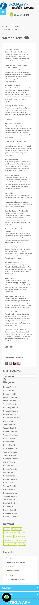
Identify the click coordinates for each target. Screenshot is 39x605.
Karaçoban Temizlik (10, 493)
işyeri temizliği (16, 529)
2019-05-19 (11, 558)
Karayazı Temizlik (10, 479)
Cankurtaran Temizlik (11, 418)
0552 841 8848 (21, 15)
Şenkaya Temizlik (10, 496)
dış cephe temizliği (10, 544)
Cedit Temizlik (8, 390)
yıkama (24, 533)
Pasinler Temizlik (9, 476)
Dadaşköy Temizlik (10, 408)
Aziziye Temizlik (9, 462)
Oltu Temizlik (8, 472)
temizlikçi (22, 544)
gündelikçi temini (21, 536)
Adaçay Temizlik (9, 414)
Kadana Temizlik (9, 394)
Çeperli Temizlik (9, 438)
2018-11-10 (11, 575)
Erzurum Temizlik (9, 387)
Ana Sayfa (6, 26)
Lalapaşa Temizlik (10, 397)
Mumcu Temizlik (9, 401)
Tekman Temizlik (9, 486)
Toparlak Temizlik (10, 452)
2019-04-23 (11, 567)
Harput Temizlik (9, 445)
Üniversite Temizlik (10, 411)
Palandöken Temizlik (11, 459)
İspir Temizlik (8, 507)
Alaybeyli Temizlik (10, 431)
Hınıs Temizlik (8, 483)
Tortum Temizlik (9, 500)
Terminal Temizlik (10, 404)
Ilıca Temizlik (8, 421)
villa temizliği (8, 536)
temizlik (6, 529)
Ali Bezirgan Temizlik (11, 448)
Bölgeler (17, 26)
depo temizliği (21, 540)
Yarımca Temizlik (9, 428)
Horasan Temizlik (10, 469)
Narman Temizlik (9, 510)
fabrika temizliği (9, 540)
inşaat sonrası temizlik (11, 533)
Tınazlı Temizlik (9, 425)
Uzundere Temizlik (10, 513)
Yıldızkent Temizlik (10, 435)
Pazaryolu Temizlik (10, 517)
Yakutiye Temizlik (10, 455)
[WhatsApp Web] (6, 597)
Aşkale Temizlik (9, 489)
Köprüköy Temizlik (10, 503)
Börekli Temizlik (9, 442)
